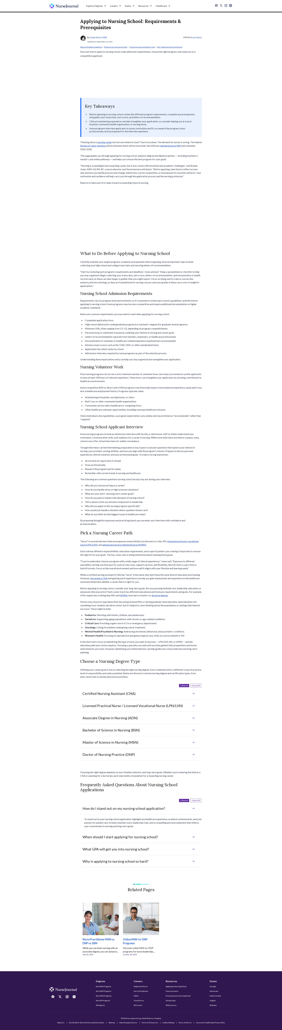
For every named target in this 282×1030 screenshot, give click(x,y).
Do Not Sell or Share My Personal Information (86, 1022)
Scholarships (171, 1000)
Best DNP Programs (103, 991)
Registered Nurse (141, 986)
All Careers (138, 1005)
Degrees (100, 981)
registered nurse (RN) (170, 145)
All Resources (171, 1005)
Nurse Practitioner (141, 991)
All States (213, 1005)
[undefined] (63, 6)
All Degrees (100, 1005)
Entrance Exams (172, 991)
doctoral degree (160, 595)
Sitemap (112, 1022)
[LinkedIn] (231, 6)
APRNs (124, 595)
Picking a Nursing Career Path (115, 47)
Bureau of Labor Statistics (93, 145)
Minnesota (214, 991)
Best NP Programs (103, 1000)
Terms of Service (185, 1022)
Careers (138, 981)
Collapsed (184, 685)
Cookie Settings (168, 1022)
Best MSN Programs (104, 996)
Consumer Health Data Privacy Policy (210, 1022)
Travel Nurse (139, 1000)
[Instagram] (226, 6)
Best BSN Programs (103, 986)
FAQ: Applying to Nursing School (169, 47)
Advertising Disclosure (128, 1022)
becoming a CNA (99, 578)
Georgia (213, 986)
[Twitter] (221, 6)
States (213, 981)
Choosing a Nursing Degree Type (142, 47)
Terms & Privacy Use (150, 1022)
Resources (171, 981)
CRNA (136, 996)
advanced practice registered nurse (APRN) (124, 544)
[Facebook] (217, 6)
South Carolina (215, 996)
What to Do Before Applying (91, 47)
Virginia (213, 1000)
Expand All (196, 685)
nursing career (105, 142)
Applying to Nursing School (176, 986)
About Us (60, 1022)
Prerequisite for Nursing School (178, 996)
